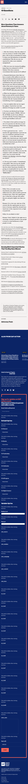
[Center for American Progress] (2, 2)
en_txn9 (3, 692)
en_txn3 (3, 618)
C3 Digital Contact (6, 490)
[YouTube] (8, 390)
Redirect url (4, 511)
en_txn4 (3, 631)
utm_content (4, 569)
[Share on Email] (15, 19)
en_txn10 (3, 705)
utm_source (4, 531)
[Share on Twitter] (2, 19)
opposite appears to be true (11, 235)
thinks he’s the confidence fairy (15, 281)
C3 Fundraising (5, 453)
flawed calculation (14, 125)
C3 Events (4, 441)
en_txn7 (3, 668)
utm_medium (4, 544)
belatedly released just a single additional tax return (12, 30)
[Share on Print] (19, 19)
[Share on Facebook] (6, 19)
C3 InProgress (5, 478)
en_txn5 (3, 643)
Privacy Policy (3, 778)
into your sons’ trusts (18, 90)
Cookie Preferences (5, 781)
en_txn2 (3, 606)
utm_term (3, 581)
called (6, 106)
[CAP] (5, 764)
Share (26, 2)
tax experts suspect (9, 88)
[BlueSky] (13, 390)
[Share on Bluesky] (12, 19)
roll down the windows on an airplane (13, 253)
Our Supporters (4, 780)
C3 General (4, 428)
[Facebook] (5, 390)
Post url (3, 521)
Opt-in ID (3, 741)
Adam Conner (3, 362)
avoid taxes (18, 101)
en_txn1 (3, 593)
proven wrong (4, 263)
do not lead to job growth (17, 233)
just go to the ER (22, 271)
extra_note (4, 717)
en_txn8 (3, 680)
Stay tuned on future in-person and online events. (12, 402)
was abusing (11, 156)
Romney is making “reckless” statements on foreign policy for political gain (12, 292)
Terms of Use (3, 777)
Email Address (8, 408)
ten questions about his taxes (11, 46)
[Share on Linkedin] (9, 19)
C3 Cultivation (5, 466)
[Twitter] (2, 390)
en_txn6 (3, 655)
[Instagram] (11, 390)
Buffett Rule (6, 172)
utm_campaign (5, 556)
